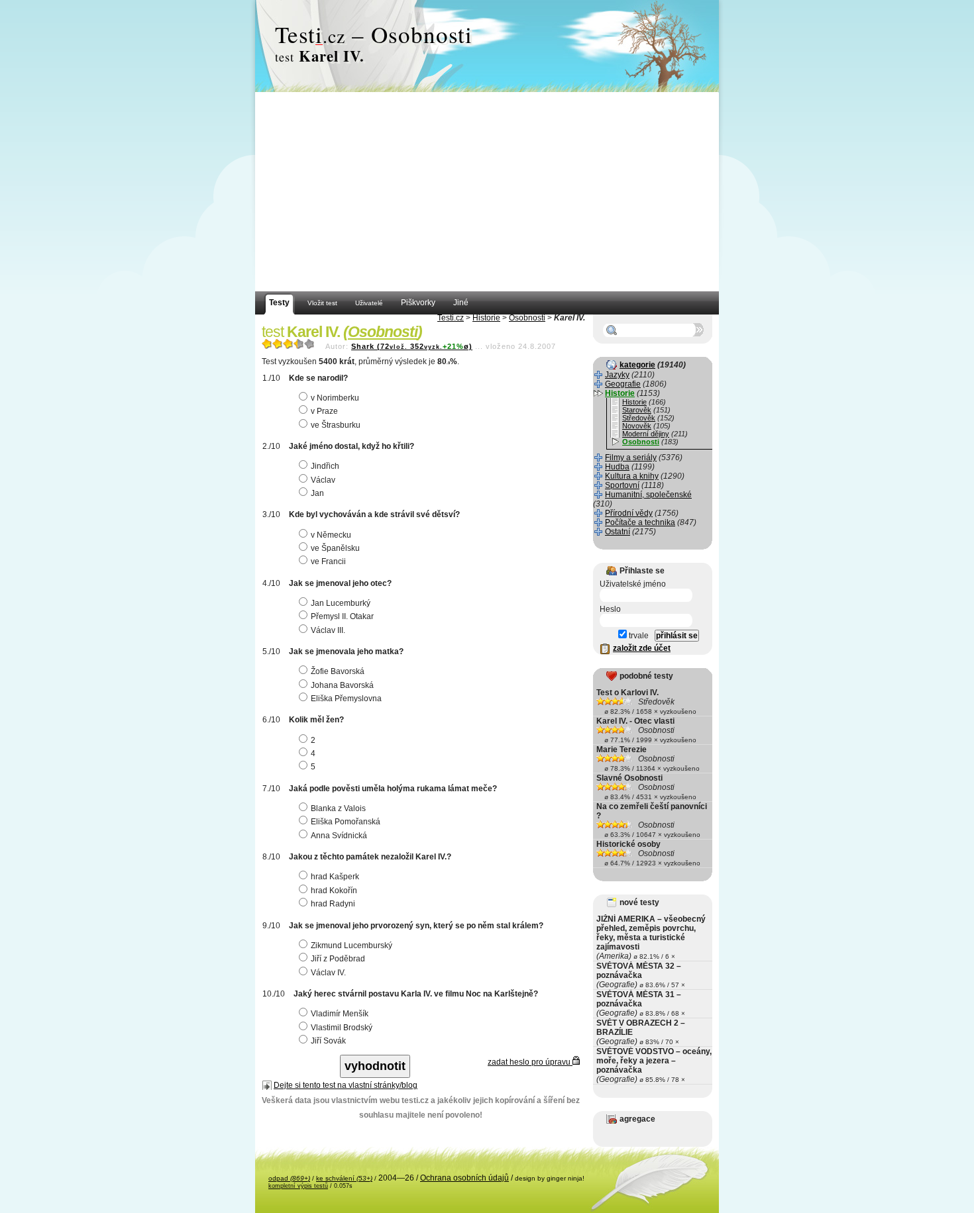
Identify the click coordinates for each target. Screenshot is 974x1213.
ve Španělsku (335, 548)
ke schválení (344, 1178)
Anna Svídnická (339, 835)
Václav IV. (328, 972)
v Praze (324, 411)
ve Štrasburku (335, 425)
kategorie (637, 364)
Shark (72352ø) (411, 346)
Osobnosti (527, 317)
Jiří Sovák (328, 1040)
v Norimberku (335, 398)
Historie (486, 317)
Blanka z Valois (338, 808)
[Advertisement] (487, 192)
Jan (317, 493)
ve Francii (328, 561)
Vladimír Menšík (339, 1013)
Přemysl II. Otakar (342, 616)
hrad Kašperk (335, 876)
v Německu (331, 535)
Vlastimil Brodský (341, 1027)
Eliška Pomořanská (345, 821)
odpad (289, 1178)
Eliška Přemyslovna (346, 698)
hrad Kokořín (334, 890)
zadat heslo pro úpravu (530, 1062)
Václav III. (328, 630)
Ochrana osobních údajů (464, 1178)
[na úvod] (487, 46)
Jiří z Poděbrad (338, 958)
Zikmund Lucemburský (351, 945)
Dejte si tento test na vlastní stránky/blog (345, 1085)
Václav (323, 480)
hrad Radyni (333, 903)
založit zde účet (642, 648)
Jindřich (325, 466)
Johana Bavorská (342, 685)
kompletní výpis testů (298, 1186)
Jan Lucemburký (340, 603)
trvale (638, 635)
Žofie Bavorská (337, 671)
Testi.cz (450, 317)
